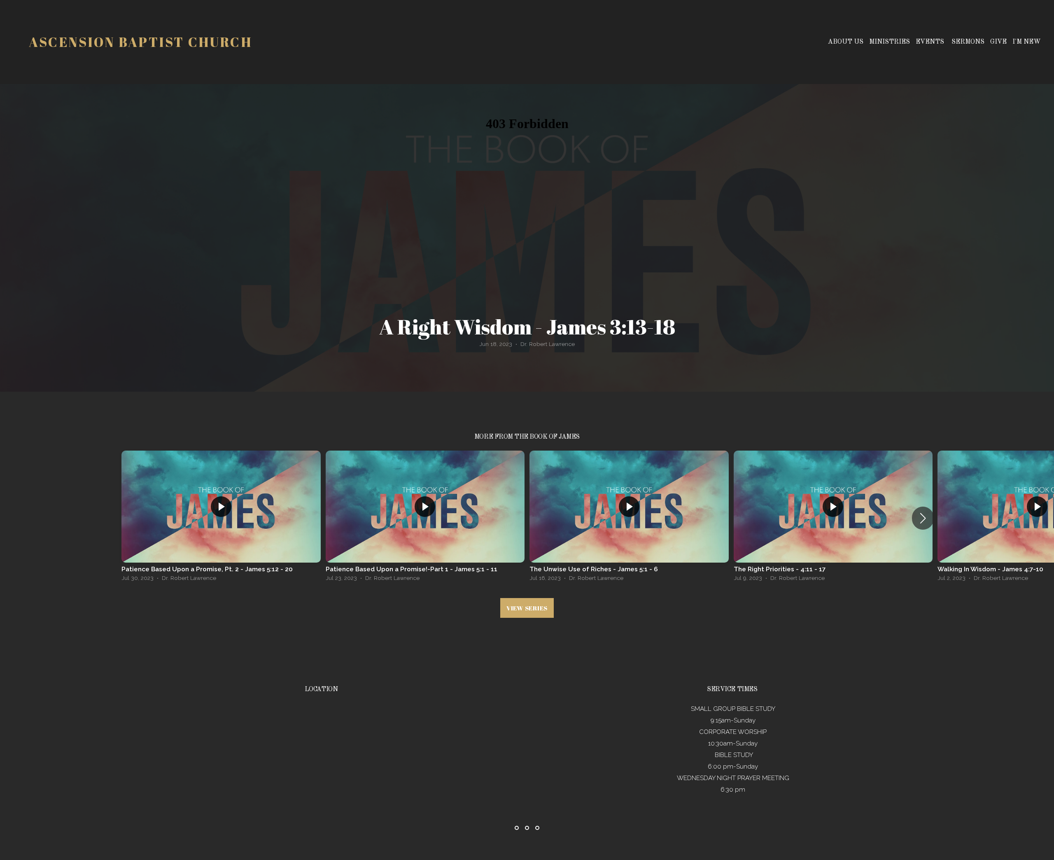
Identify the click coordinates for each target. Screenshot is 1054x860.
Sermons (967, 42)
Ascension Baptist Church (140, 42)
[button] (922, 518)
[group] (221, 518)
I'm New (1026, 42)
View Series (527, 608)
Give (998, 42)
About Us (845, 42)
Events (931, 42)
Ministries (889, 42)
